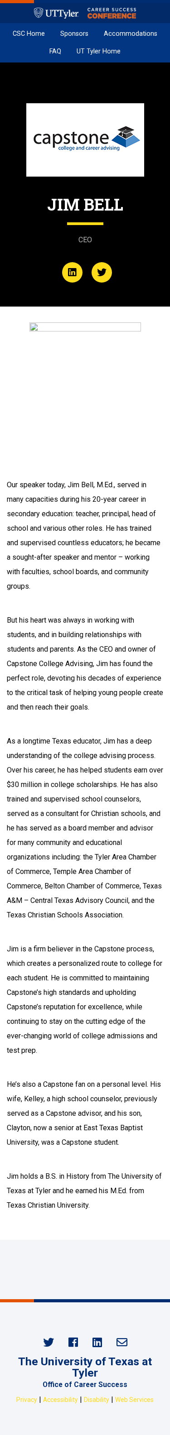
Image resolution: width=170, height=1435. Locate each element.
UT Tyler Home (99, 51)
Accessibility (60, 1399)
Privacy (26, 1399)
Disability (96, 1399)
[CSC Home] (85, 13)
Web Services (134, 1399)
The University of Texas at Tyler (85, 1367)
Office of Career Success (85, 1384)
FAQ (55, 51)
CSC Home (29, 34)
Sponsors (74, 34)
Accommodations (130, 34)
